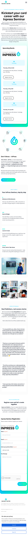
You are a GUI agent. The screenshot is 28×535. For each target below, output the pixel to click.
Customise (14, 528)
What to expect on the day (8, 180)
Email (4, 439)
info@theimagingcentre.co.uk (6, 509)
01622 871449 (3, 511)
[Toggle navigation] (26, 2)
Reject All (14, 532)
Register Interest (8, 77)
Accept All (14, 525)
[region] (14, 524)
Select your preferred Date (9, 447)
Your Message (4, 453)
